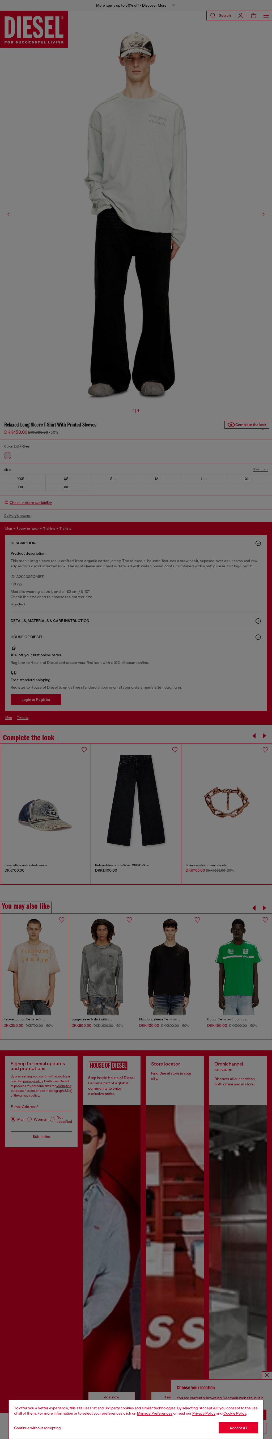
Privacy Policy (203, 1413)
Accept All (238, 1428)
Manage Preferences (154, 1413)
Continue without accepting (37, 1428)
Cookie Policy (234, 1413)
